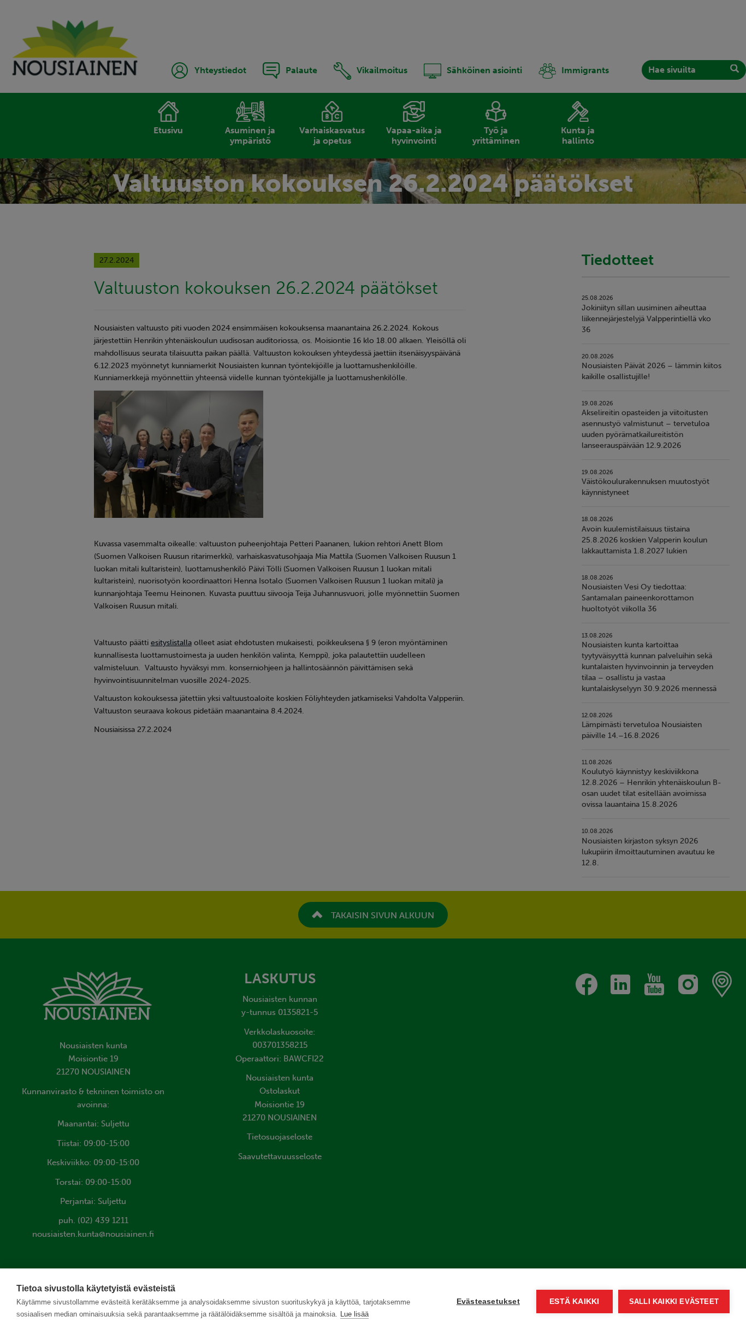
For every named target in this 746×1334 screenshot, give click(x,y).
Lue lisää (354, 1314)
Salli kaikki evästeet (674, 1301)
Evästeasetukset (488, 1301)
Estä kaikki (574, 1301)
